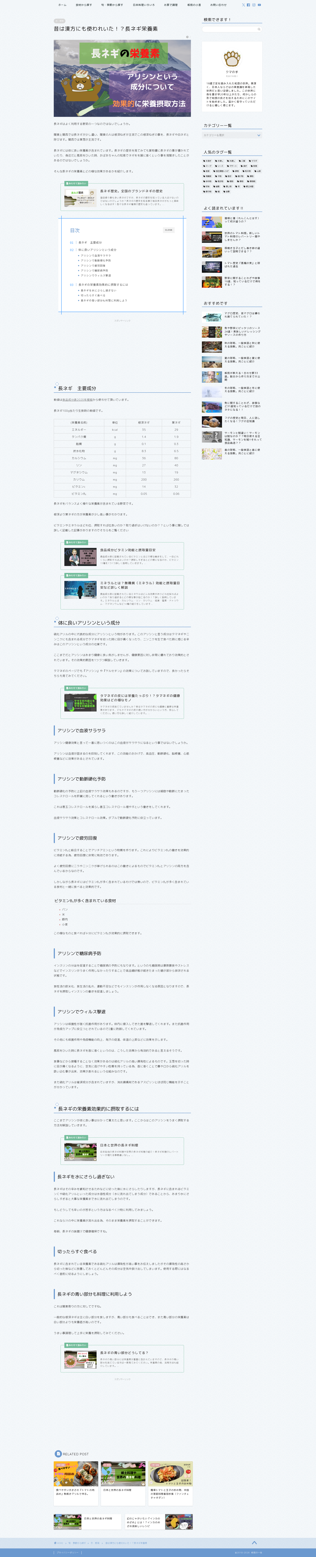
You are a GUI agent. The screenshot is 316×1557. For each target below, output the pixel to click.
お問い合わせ (218, 5)
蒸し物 (228, 186)
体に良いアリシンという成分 (97, 250)
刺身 (255, 166)
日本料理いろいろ (144, 5)
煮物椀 (252, 181)
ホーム (62, 5)
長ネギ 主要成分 (90, 242)
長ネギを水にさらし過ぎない (98, 290)
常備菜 (208, 176)
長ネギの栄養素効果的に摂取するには (103, 284)
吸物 (237, 171)
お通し (232, 161)
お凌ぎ (208, 161)
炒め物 (208, 181)
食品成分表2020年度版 (77, 400)
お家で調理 (171, 5)
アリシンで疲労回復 (93, 265)
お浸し (220, 161)
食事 (228, 191)
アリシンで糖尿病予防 (94, 270)
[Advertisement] (122, 349)
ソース (220, 166)
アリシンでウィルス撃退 (96, 275)
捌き (229, 176)
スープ (208, 166)
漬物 (251, 176)
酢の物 (208, 191)
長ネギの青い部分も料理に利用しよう (104, 300)
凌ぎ (245, 166)
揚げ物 (240, 176)
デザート (233, 166)
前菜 (207, 171)
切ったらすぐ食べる (93, 295)
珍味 (207, 186)
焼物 (231, 181)
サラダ (254, 161)
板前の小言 (194, 5)
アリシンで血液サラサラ (96, 255)
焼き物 (220, 181)
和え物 (248, 171)
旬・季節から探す (112, 5)
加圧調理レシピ (222, 171)
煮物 (241, 181)
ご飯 (243, 161)
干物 (219, 176)
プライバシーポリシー (68, 1552)
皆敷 (217, 186)
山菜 (259, 171)
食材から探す (84, 5)
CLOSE (168, 230)
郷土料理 (249, 186)
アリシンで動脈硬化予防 (96, 260)
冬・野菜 (60, 21)
